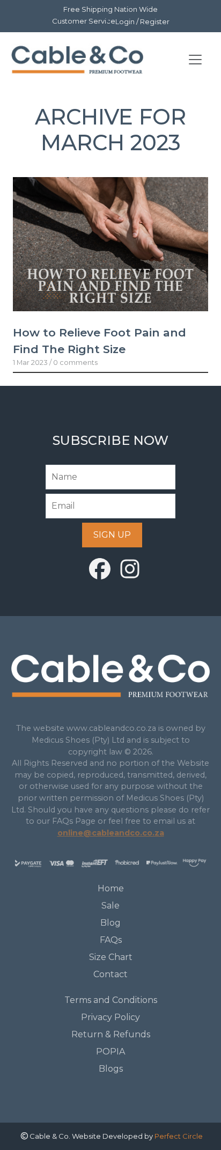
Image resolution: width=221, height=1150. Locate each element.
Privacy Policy (110, 1017)
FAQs (111, 940)
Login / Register (142, 21)
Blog (110, 923)
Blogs (111, 1069)
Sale (110, 905)
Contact (110, 974)
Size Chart (110, 957)
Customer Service (83, 21)
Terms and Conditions (110, 1000)
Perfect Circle (178, 1136)
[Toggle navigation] (195, 59)
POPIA (110, 1051)
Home (111, 888)
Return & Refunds (110, 1034)
